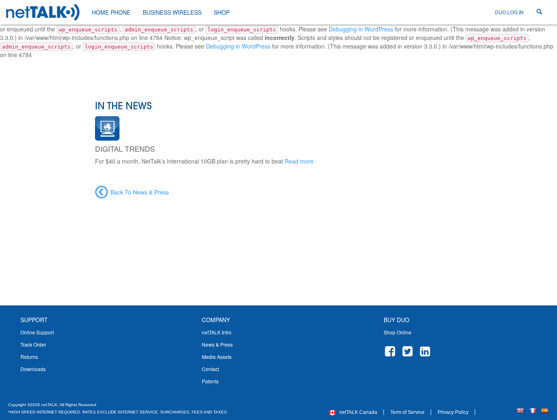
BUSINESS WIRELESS (172, 12)
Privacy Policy (453, 412)
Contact (210, 368)
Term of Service (407, 412)
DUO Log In (509, 12)
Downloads (33, 368)
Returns (29, 356)
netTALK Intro (217, 332)
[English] (520, 410)
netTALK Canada (357, 412)
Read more (299, 161)
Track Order (33, 344)
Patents (210, 381)
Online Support (37, 332)
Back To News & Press (140, 192)
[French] (532, 410)
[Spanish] (544, 410)
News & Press (217, 344)
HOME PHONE (111, 12)
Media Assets (217, 356)
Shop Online (397, 332)
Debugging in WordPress (361, 29)
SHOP (222, 12)
